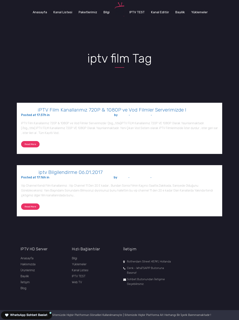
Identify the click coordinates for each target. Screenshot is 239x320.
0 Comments (140, 115)
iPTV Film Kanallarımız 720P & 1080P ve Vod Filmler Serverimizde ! (112, 110)
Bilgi (74, 258)
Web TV (77, 282)
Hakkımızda (28, 264)
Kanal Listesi (80, 270)
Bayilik (25, 276)
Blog (23, 288)
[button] (26, 315)
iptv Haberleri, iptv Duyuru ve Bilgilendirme (81, 115)
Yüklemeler (79, 264)
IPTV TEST (79, 276)
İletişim (25, 282)
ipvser (123, 115)
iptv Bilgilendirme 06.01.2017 (70, 172)
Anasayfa (27, 258)
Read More (30, 144)
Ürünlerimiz (28, 270)
